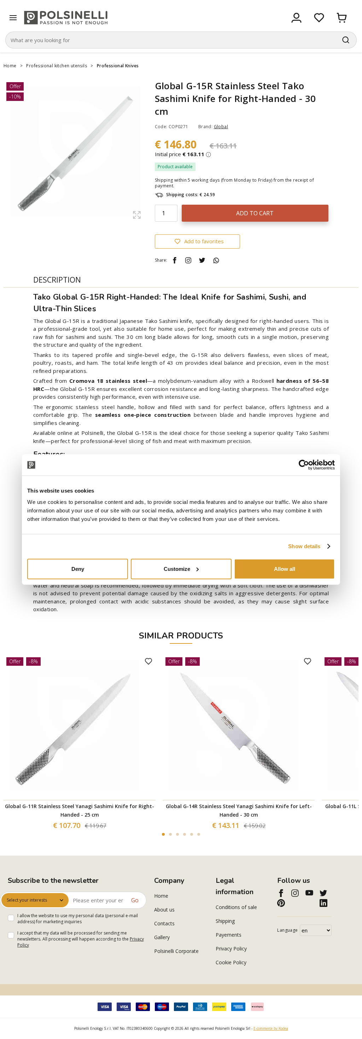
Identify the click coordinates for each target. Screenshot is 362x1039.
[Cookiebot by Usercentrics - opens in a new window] (304, 465)
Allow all (284, 569)
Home (10, 66)
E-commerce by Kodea (270, 1028)
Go (135, 900)
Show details (304, 546)
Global (221, 127)
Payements (228, 934)
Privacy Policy (231, 948)
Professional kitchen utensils (56, 66)
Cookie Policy (231, 962)
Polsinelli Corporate (176, 951)
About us (164, 909)
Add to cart (255, 213)
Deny (77, 569)
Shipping (225, 921)
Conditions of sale (236, 907)
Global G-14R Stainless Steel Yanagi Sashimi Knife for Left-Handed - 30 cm (239, 810)
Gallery (162, 937)
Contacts (164, 923)
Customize (177, 569)
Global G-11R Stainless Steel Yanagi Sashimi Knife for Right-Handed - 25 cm (79, 810)
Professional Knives (118, 66)
